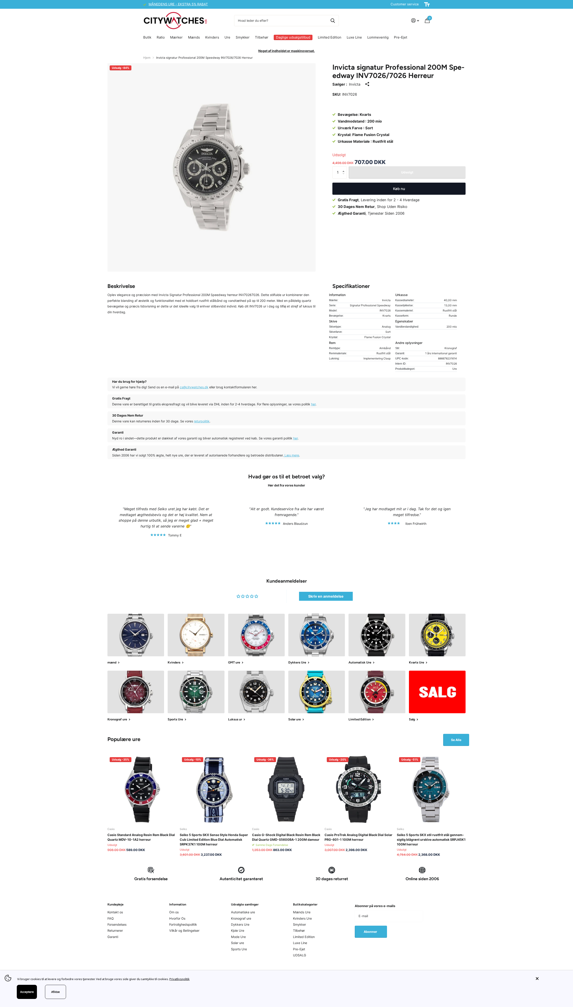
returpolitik (202, 421)
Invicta (354, 84)
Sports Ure (239, 949)
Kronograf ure (241, 918)
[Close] (551, 978)
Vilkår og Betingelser (184, 930)
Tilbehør (261, 37)
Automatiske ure (243, 912)
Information (177, 904)
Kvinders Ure (302, 918)
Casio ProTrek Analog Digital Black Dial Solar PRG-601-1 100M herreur (358, 837)
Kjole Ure (237, 930)
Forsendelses (116, 924)
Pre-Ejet (400, 37)
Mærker (176, 37)
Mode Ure (238, 937)
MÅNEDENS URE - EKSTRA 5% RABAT (178, 4)
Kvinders (212, 37)
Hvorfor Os (177, 918)
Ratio (161, 37)
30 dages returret (332, 878)
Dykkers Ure (240, 924)
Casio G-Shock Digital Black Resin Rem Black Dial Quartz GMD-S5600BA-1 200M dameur (286, 837)
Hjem (146, 57)
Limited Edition (329, 37)
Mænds (194, 37)
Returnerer (115, 930)
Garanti (112, 937)
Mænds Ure (301, 912)
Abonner (371, 932)
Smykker (243, 37)
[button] (344, 168)
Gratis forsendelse (151, 878)
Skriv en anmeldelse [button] (326, 596)
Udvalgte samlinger (245, 904)
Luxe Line (354, 37)
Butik (147, 37)
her (313, 404)
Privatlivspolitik (179, 979)
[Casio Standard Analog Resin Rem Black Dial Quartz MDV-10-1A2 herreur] (141, 789)
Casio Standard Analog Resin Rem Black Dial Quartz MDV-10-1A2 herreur (141, 837)
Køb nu (399, 188)
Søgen (333, 20)
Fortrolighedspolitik (183, 924)
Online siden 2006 (422, 878)
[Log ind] (415, 20)
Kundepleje (115, 904)
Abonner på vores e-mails (375, 906)
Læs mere (291, 455)
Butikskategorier (305, 904)
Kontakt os (115, 912)
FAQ (110, 918)
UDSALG (299, 955)
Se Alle (456, 740)
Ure (227, 37)
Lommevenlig (378, 37)
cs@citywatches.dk (194, 387)
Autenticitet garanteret (241, 878)
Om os (174, 912)
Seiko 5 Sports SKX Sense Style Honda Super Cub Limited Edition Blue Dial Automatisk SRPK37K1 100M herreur (214, 839)
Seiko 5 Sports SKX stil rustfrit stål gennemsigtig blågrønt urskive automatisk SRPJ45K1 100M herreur (431, 839)
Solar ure (237, 943)
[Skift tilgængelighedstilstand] (427, 4)
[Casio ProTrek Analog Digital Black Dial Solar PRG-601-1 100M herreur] (359, 789)
